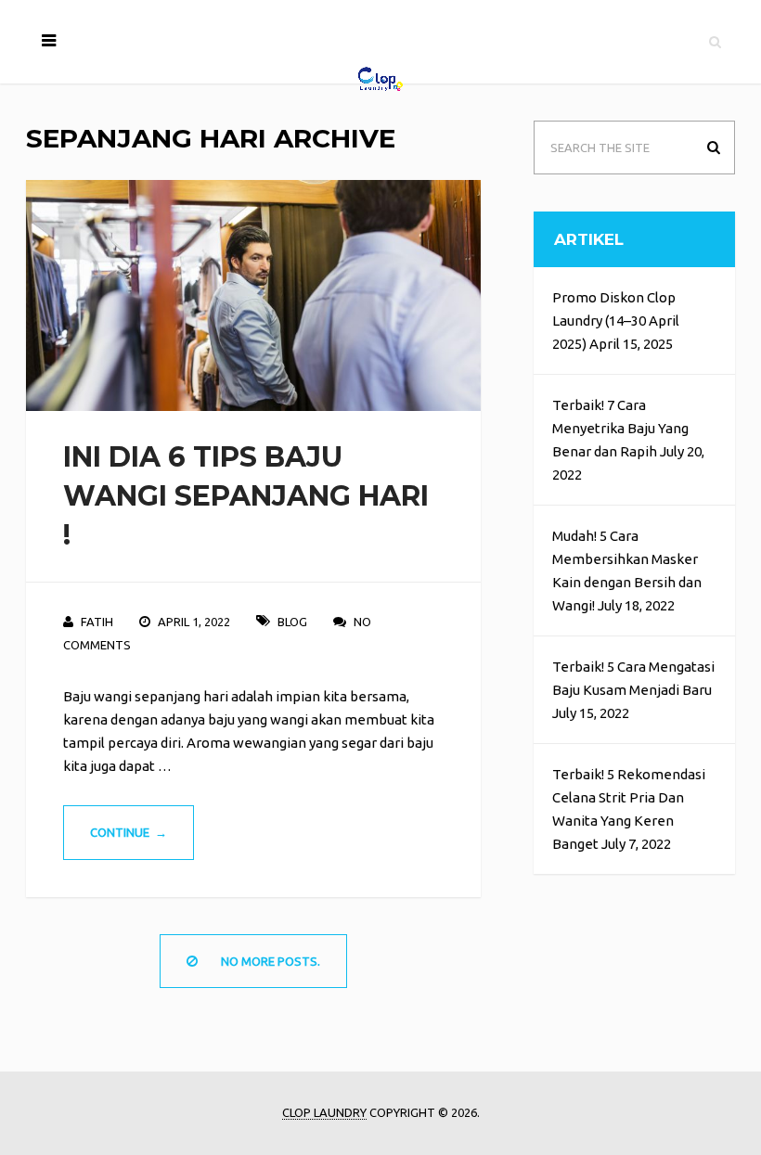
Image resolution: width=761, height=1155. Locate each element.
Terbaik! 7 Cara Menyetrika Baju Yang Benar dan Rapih (620, 428)
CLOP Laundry (324, 1112)
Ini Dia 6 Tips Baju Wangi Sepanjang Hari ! (246, 496)
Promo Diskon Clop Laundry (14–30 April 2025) (615, 320)
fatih (97, 621)
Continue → (128, 832)
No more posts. (270, 961)
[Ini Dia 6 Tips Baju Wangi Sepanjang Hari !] (253, 295)
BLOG (292, 621)
